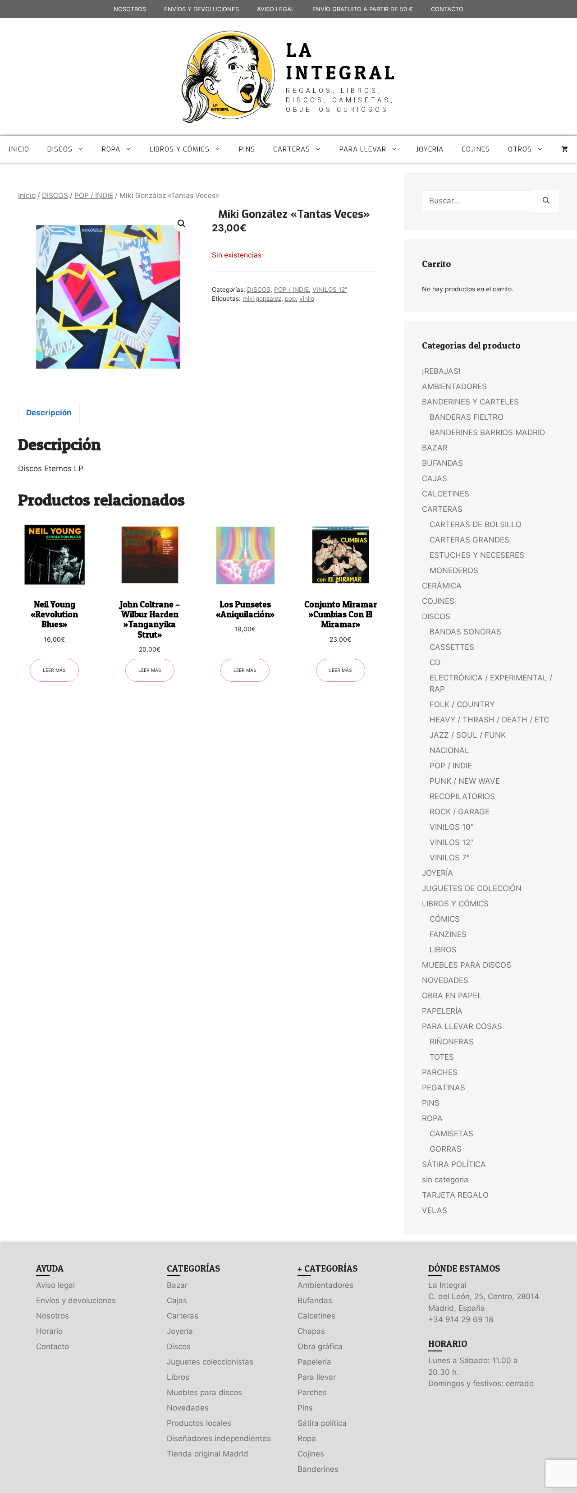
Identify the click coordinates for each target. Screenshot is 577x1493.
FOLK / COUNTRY (462, 704)
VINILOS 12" (329, 289)
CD (435, 662)
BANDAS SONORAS (465, 631)
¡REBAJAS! (441, 371)
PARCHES (440, 1072)
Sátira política (322, 1423)
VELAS (434, 1210)
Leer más (54, 670)
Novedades (188, 1407)
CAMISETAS (451, 1133)
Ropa (307, 1438)
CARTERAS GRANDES (469, 539)
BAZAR (435, 447)
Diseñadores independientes (219, 1438)
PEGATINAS (443, 1087)
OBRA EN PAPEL (452, 995)
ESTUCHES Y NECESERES (477, 555)
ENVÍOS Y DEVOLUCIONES (201, 9)
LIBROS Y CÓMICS (180, 149)
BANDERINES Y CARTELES (470, 401)
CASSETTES (452, 647)
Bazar (177, 1285)
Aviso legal (55, 1285)
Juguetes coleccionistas (210, 1361)
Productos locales (199, 1423)
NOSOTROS (130, 9)
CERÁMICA (442, 585)
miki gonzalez (262, 298)
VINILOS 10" (452, 826)
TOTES (442, 1056)
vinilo (306, 298)
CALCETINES (445, 493)
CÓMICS (445, 918)
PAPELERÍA (442, 1010)
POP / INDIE (93, 195)
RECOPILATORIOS (462, 796)
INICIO (19, 149)
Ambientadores (325, 1285)
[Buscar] (546, 201)
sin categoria (445, 1179)
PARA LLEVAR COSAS (462, 1026)
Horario (49, 1331)
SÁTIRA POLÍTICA (454, 1164)
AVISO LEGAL (275, 9)
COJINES (476, 149)
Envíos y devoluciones (76, 1300)
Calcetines (316, 1315)
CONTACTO (447, 9)
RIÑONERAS (452, 1041)
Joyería (180, 1331)
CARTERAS (291, 149)
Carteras (182, 1315)
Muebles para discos (204, 1392)
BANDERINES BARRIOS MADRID (487, 432)
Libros (178, 1377)
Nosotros (52, 1315)
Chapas (311, 1331)
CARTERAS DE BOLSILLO (476, 524)
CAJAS (434, 478)
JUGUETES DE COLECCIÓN (472, 888)
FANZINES (448, 934)
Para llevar (317, 1377)
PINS (247, 149)
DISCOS (60, 149)
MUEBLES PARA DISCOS (466, 964)
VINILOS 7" (450, 857)
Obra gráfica (320, 1346)
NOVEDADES (445, 980)
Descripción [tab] (49, 412)
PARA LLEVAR (362, 149)
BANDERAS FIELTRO (467, 417)
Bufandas (315, 1300)
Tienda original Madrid (207, 1453)
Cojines (311, 1453)
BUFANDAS (442, 463)
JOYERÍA (430, 149)
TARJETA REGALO (455, 1194)
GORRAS (446, 1148)
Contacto (52, 1346)
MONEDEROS (454, 570)
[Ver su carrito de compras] (564, 149)
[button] (182, 224)
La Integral (342, 61)
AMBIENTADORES (454, 386)
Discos (179, 1346)
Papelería (314, 1361)
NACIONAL (449, 750)
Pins (305, 1407)
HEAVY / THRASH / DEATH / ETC (489, 719)
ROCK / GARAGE (460, 811)
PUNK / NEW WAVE (465, 781)
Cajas (177, 1300)
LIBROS (443, 949)
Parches (312, 1392)
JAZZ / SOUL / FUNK (468, 735)
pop (290, 298)
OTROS (520, 149)
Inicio (27, 195)
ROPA (111, 149)
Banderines (318, 1469)
